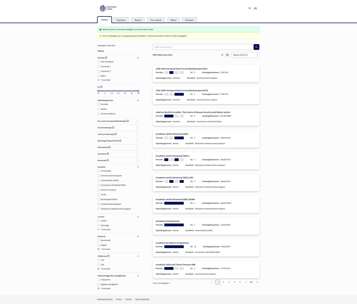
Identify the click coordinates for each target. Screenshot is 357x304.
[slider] (98, 91)
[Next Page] (257, 282)
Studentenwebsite (105, 299)
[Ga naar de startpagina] (121, 8)
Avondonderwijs (105, 127)
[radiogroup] (224, 55)
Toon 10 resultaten (160, 283)
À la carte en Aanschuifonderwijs (112, 121)
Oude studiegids (142, 299)
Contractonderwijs (106, 134)
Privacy (119, 299)
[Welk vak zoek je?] (256, 47)
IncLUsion (102, 154)
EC (99, 87)
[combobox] (206, 47)
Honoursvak (103, 147)
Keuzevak (102, 160)
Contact (128, 299)
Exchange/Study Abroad (108, 140)
